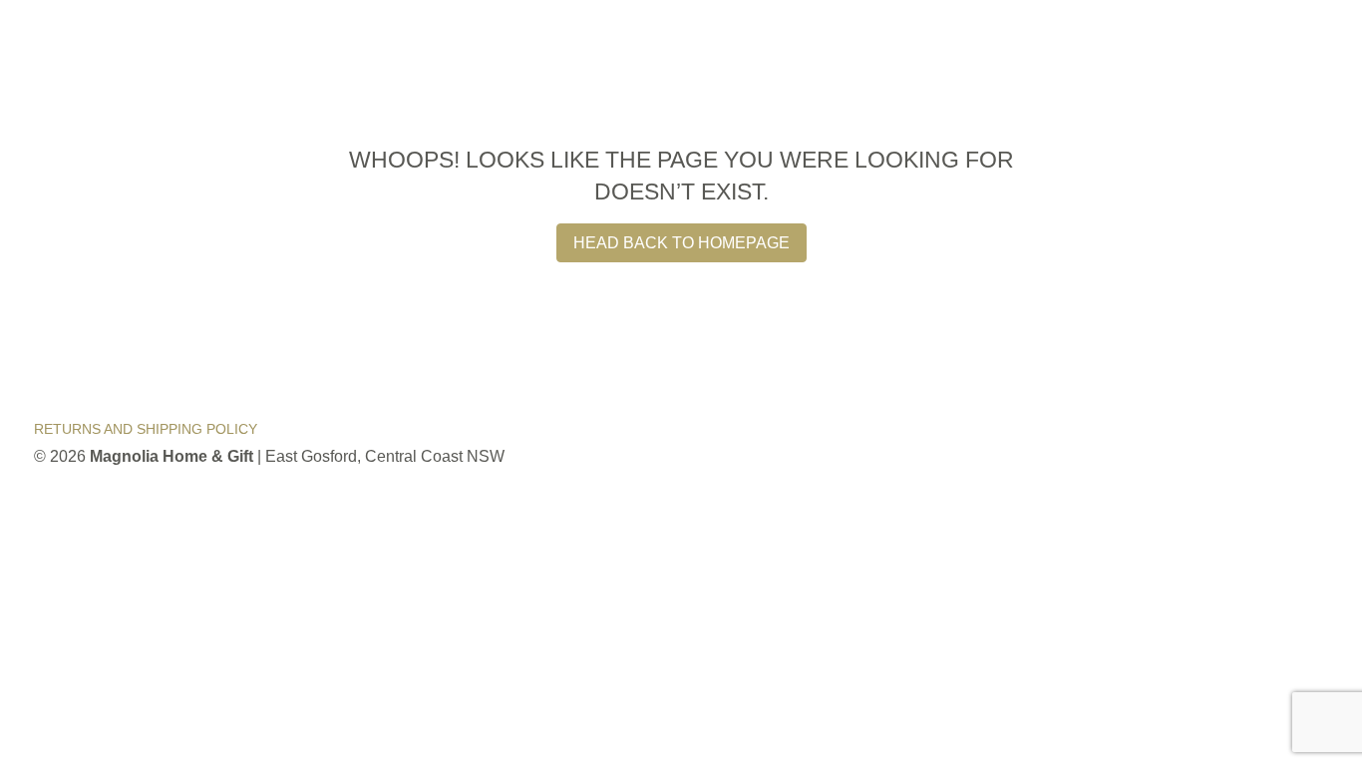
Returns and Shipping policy (145, 429)
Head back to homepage (681, 242)
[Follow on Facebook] (1248, 444)
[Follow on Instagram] (1304, 444)
